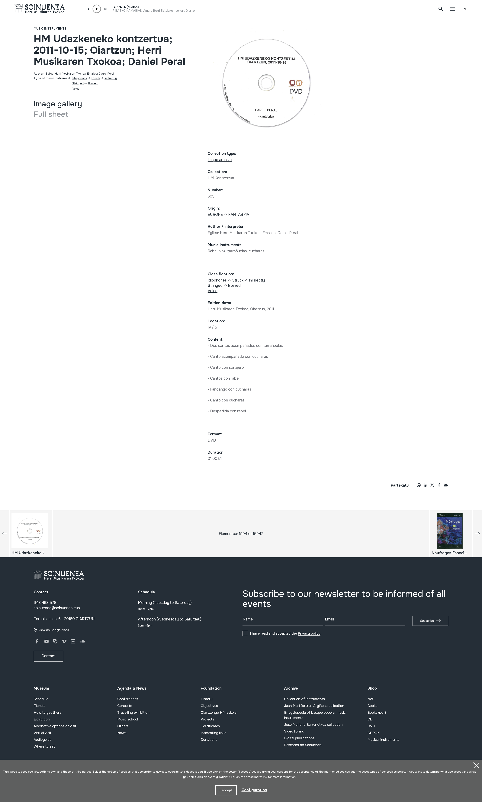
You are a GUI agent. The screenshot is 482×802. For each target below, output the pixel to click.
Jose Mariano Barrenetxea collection (313, 725)
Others (122, 726)
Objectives (209, 706)
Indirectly (110, 78)
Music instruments (50, 29)
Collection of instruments (304, 699)
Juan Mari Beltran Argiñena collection (314, 706)
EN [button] (463, 9)
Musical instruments (383, 740)
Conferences (127, 699)
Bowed (93, 83)
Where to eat (44, 746)
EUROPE (215, 214)
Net (371, 699)
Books (372, 706)
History (207, 699)
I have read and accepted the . (285, 633)
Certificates (210, 726)
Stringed (78, 83)
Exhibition (42, 719)
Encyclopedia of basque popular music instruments (315, 715)
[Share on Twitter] (432, 485)
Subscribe (427, 621)
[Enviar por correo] (445, 485)
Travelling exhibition (133, 712)
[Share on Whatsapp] (418, 485)
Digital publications (299, 738)
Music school (127, 719)
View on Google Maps (53, 630)
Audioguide (42, 740)
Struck (96, 78)
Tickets (39, 706)
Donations (209, 740)
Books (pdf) (377, 712)
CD (370, 719)
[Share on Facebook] (439, 485)
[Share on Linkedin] (425, 485)
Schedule (41, 699)
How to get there (47, 712)
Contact (48, 656)
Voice (75, 89)
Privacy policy (309, 633)
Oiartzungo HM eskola (218, 712)
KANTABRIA (238, 214)
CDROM (374, 733)
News (121, 733)
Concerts (124, 706)
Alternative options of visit (55, 726)
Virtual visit (42, 733)
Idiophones (79, 78)
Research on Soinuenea (303, 745)
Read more (254, 777)
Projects (207, 719)
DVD (371, 726)
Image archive (220, 159)
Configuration (254, 790)
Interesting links (213, 733)
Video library (294, 731)
